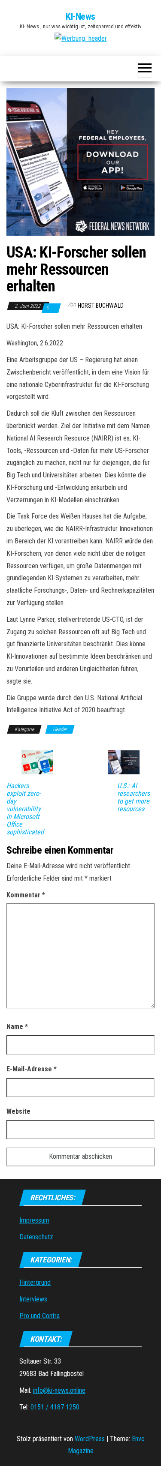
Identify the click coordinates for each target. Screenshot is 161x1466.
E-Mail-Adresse (31, 1069)
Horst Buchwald (101, 305)
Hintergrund (35, 1282)
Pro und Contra (39, 1316)
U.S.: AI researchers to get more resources (133, 797)
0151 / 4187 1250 (54, 1407)
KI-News (80, 16)
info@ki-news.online (59, 1390)
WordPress (90, 1439)
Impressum (34, 1220)
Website (18, 1111)
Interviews (33, 1299)
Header (60, 729)
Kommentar (25, 895)
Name (17, 1026)
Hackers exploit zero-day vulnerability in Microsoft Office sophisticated (25, 809)
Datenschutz (36, 1237)
